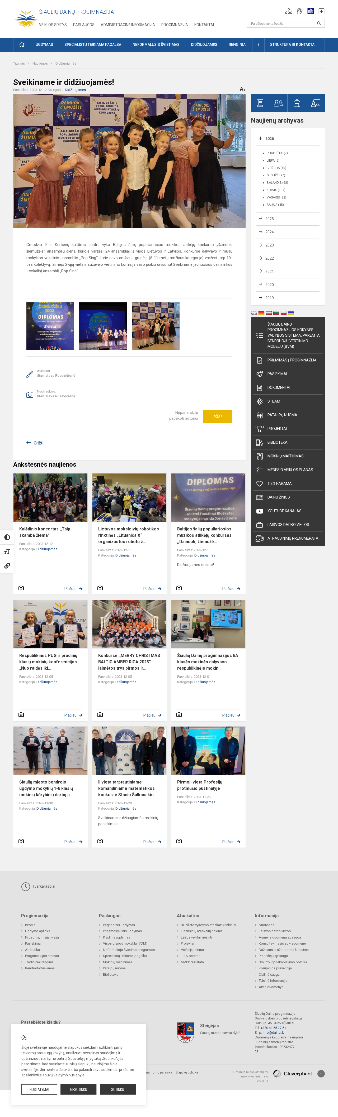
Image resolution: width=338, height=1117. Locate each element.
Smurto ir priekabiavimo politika (283, 962)
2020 (269, 285)
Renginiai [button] (238, 44)
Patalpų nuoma (282, 415)
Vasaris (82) (276, 197)
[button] (288, 11)
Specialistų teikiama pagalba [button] (92, 44)
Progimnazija (174, 25)
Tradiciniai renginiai (39, 962)
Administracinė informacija (128, 25)
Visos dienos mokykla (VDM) (125, 943)
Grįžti (38, 443)
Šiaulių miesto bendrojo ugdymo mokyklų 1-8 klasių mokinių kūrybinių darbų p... (46, 788)
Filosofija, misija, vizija (42, 937)
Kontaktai (204, 25)
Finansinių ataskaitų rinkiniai (202, 931)
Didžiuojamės (65, 63)
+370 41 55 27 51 (273, 1028)
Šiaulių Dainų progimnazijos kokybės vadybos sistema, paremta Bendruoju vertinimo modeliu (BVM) (293, 335)
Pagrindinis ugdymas (119, 925)
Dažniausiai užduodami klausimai (284, 950)
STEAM (273, 401)
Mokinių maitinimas (285, 456)
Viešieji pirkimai (193, 950)
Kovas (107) (276, 190)
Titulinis (19, 63)
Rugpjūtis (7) (277, 153)
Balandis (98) (277, 183)
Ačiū (217, 416)
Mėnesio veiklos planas (290, 470)
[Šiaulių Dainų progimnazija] (26, 17)
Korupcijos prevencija (275, 968)
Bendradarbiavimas (40, 968)
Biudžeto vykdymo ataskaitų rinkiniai (208, 925)
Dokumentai (278, 387)
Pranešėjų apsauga (273, 956)
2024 (269, 232)
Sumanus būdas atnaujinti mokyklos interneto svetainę (250, 1076)
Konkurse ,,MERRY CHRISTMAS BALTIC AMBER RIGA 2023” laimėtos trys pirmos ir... (129, 662)
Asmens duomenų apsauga (280, 937)
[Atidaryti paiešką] (319, 23)
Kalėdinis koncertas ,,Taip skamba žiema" (44, 532)
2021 (269, 271)
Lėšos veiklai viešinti (196, 937)
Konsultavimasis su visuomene (282, 943)
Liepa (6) (273, 160)
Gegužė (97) (276, 175)
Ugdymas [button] (44, 44)
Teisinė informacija (273, 981)
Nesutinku (78, 1089)
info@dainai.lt (273, 1032)
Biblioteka (277, 442)
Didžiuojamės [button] (204, 44)
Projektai (277, 429)
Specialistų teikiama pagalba (125, 956)
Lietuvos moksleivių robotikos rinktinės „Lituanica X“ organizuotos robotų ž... (128, 535)
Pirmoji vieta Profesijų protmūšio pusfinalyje (199, 785)
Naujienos (40, 63)
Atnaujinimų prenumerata (292, 538)
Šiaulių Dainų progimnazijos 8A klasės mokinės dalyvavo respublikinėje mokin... (207, 662)
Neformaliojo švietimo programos (129, 950)
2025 (269, 219)
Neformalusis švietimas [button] (156, 44)
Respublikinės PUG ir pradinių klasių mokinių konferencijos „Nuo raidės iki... (48, 662)
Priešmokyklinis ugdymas (122, 931)
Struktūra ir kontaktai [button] (293, 44)
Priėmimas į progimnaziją (291, 360)
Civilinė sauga (269, 974)
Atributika (32, 950)
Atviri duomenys (271, 987)
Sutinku (117, 1089)
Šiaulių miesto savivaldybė (220, 1033)
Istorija (30, 925)
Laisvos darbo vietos (288, 525)
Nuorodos (266, 925)
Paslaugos (84, 25)
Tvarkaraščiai (43, 886)
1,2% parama (279, 483)
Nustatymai (39, 1089)
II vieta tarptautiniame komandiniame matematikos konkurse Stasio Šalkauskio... (127, 788)
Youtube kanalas (284, 511)
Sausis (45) (275, 205)
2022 (269, 258)
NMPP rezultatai (193, 962)
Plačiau (70, 589)
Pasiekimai (277, 374)
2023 (269, 245)
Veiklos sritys (53, 25)
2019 (269, 298)
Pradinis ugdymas (116, 937)
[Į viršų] (321, 1073)
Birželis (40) (276, 168)
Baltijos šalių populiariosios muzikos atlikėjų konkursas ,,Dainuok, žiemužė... (204, 535)
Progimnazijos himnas (42, 956)
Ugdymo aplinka (37, 931)
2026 (269, 139)
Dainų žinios (278, 497)
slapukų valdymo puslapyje (62, 1075)
